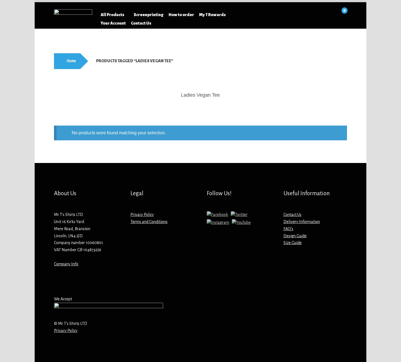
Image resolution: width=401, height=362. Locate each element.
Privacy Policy (142, 214)
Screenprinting (148, 15)
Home (71, 61)
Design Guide (295, 236)
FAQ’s (288, 229)
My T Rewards (212, 15)
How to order (181, 15)
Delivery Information (301, 221)
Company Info (66, 264)
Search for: (264, 14)
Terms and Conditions (148, 221)
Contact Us (141, 23)
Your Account (113, 23)
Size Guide (292, 243)
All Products (112, 15)
